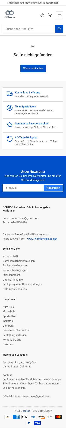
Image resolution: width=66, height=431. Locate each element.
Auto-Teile (9, 307)
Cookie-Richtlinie (13, 279)
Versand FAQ (10, 256)
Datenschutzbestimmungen (19, 260)
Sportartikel (9, 316)
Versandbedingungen (15, 270)
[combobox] (33, 29)
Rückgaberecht (11, 274)
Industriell (8, 320)
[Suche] (59, 29)
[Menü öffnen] (59, 15)
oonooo (26, 411)
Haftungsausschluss (15, 289)
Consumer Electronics (16, 330)
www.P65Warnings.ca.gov (42, 238)
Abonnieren (53, 187)
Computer (8, 325)
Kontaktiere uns (12, 339)
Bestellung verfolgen (15, 335)
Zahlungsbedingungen (15, 265)
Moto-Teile (9, 311)
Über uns (8, 344)
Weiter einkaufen (33, 68)
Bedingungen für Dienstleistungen (22, 284)
